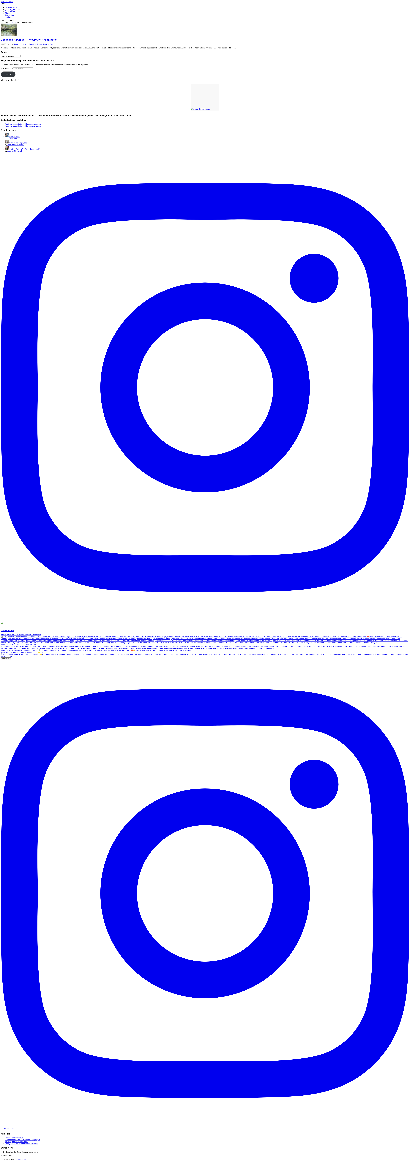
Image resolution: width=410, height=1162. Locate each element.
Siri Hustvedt (12, 139)
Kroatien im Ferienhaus (14, 1138)
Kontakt (8, 17)
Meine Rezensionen (12, 9)
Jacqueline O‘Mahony (15, 145)
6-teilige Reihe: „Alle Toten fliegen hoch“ (24, 149)
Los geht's (8, 74)
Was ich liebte (14, 137)
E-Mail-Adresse (7, 68)
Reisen (39, 44)
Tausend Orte (10, 11)
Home (14, 22)
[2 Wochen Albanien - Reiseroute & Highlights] (9, 35)
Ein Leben (9, 13)
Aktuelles (32, 44)
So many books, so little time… (16, 1142)
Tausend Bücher (11, 7)
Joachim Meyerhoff (14, 151)
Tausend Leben (20, 44)
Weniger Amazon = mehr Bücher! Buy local (21, 1144)
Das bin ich (9, 15)
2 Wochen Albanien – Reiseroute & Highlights (29, 39)
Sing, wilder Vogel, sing (18, 143)
